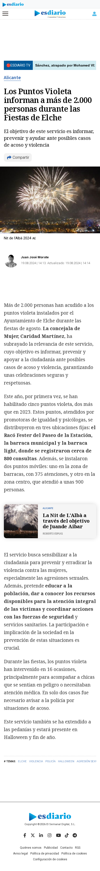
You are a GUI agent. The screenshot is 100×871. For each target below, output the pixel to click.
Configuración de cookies (50, 859)
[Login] (94, 13)
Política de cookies (74, 853)
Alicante (12, 78)
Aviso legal (20, 853)
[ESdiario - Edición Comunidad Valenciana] (50, 14)
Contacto (66, 847)
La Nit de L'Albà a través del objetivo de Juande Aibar (66, 521)
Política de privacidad (44, 853)
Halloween (66, 761)
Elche (22, 761)
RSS (77, 847)
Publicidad (51, 847)
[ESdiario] (13, 5)
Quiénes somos (31, 847)
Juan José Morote (35, 257)
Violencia (36, 761)
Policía (50, 761)
